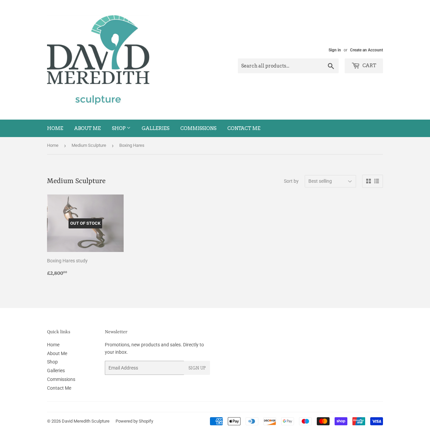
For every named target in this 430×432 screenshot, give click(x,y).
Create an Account (366, 50)
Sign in (335, 50)
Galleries (155, 128)
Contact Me (243, 128)
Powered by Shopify (134, 421)
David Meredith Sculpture (86, 421)
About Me (87, 128)
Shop (119, 128)
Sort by (291, 181)
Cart (368, 65)
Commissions (198, 128)
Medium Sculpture (89, 145)
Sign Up (197, 368)
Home (55, 128)
